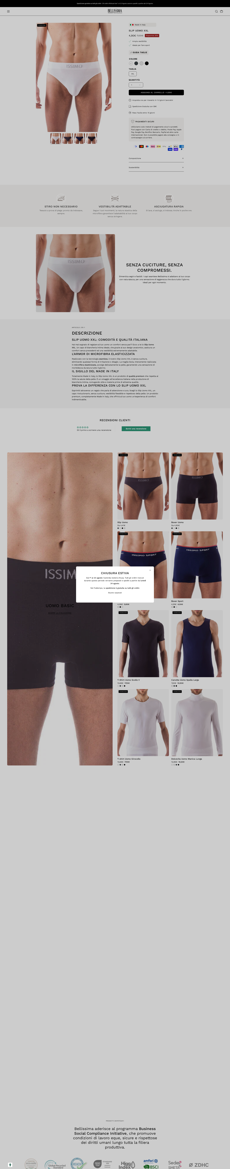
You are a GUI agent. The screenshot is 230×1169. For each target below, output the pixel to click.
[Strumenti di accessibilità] (10, 1165)
